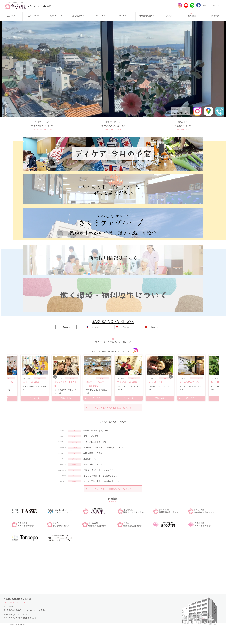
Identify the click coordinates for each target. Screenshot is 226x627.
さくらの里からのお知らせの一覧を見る (113, 489)
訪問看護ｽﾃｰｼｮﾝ (79, 17)
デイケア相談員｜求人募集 (94, 442)
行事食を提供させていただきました (98, 470)
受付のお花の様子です (92, 464)
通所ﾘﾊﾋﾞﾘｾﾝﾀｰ (56, 17)
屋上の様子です (90, 459)
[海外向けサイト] (113, 320)
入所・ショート (34, 17)
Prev (55, 377)
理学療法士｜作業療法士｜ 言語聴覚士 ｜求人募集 (104, 448)
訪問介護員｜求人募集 (92, 453)
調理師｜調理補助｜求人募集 (95, 431)
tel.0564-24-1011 (14, 602)
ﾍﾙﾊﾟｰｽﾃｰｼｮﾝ (101, 17)
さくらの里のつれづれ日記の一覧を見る (113, 408)
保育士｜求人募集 (91, 436)
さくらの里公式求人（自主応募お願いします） (103, 481)
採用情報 (192, 16)
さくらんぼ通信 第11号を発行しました (100, 476)
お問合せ (215, 17)
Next (171, 377)
